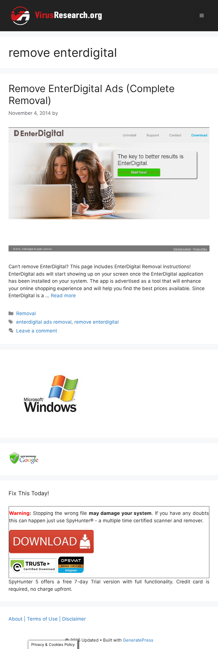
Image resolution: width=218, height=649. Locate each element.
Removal (26, 313)
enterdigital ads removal (44, 322)
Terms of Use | (44, 619)
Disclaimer (74, 619)
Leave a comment (36, 331)
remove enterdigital (96, 322)
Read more (63, 295)
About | (17, 619)
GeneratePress (138, 640)
